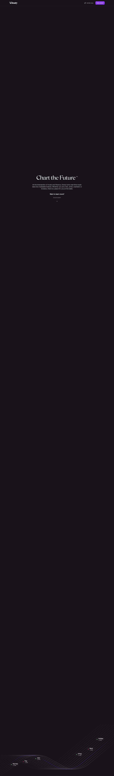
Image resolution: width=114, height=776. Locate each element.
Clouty (13, 3)
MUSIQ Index (90, 3)
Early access (100, 3)
